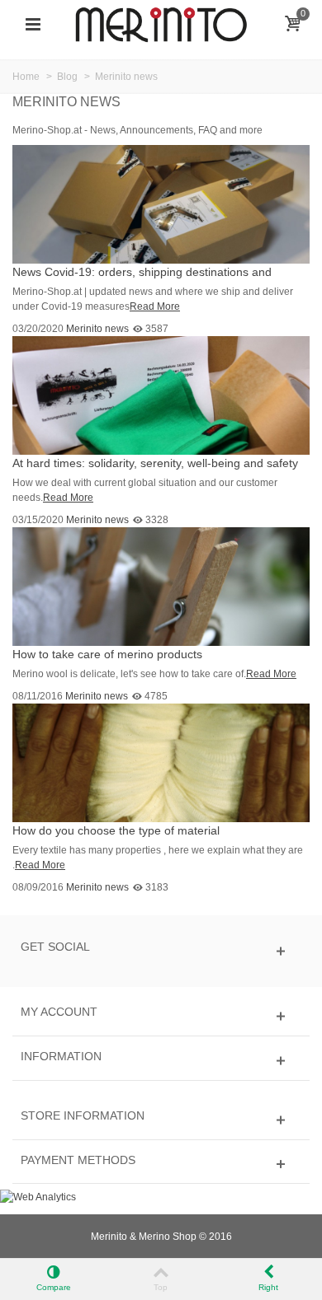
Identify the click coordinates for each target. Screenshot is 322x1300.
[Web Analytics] (38, 1196)
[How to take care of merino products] (161, 586)
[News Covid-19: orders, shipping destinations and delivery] (161, 203)
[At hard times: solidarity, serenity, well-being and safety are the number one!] (161, 394)
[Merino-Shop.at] (161, 24)
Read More (155, 306)
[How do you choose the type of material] (161, 763)
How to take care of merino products (107, 654)
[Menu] (33, 24)
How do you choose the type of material (116, 830)
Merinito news (97, 328)
